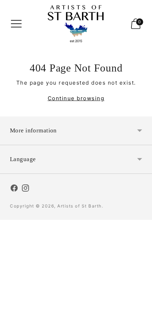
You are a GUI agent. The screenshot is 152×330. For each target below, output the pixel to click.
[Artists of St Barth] (76, 23)
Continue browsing (76, 98)
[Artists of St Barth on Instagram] (25, 189)
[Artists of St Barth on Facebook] (14, 189)
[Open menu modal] (16, 24)
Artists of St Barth (79, 206)
